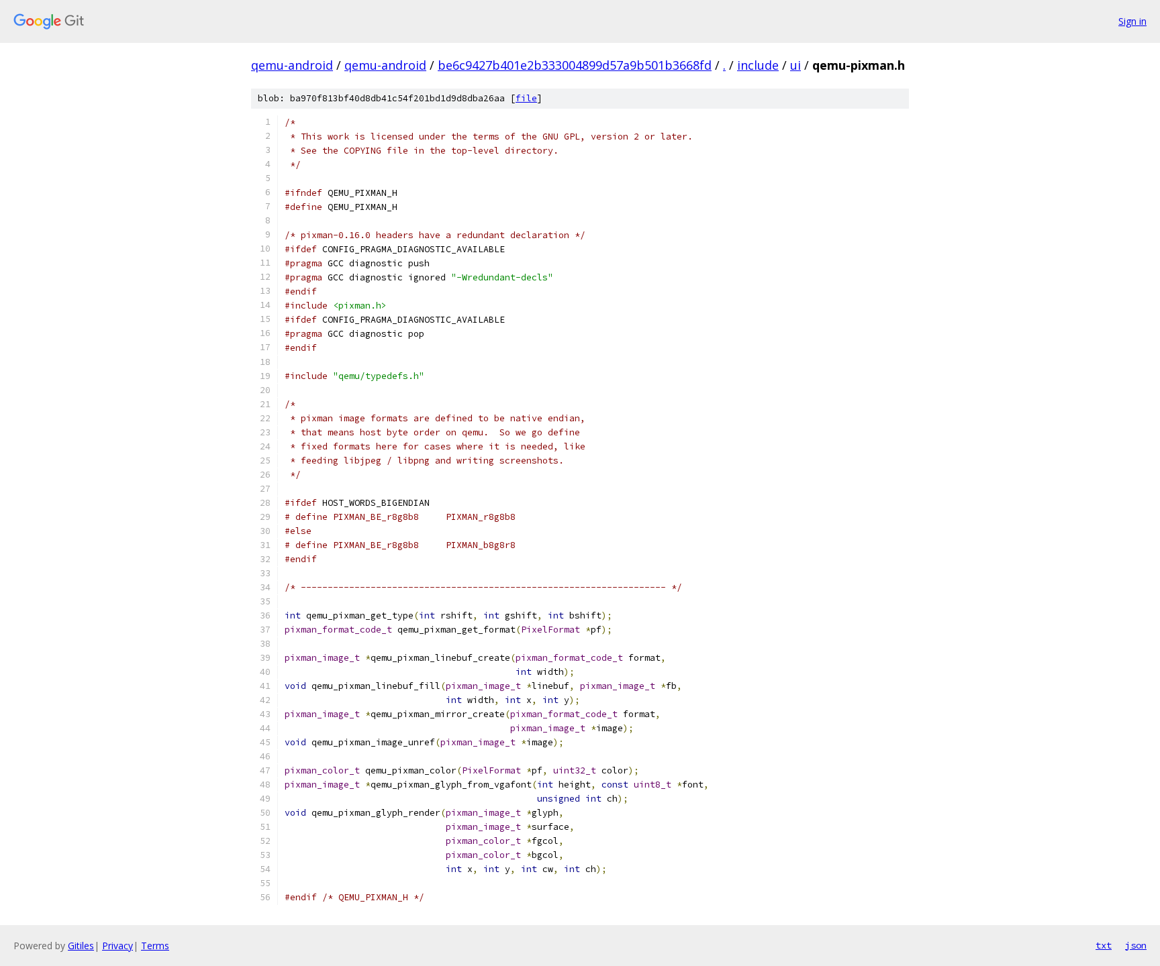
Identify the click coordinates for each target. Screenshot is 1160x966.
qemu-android (292, 65)
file (526, 98)
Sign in (1132, 21)
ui (795, 65)
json (1136, 945)
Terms (155, 945)
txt (1104, 945)
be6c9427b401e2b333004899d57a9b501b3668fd (575, 65)
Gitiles (81, 945)
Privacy (117, 945)
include (758, 65)
